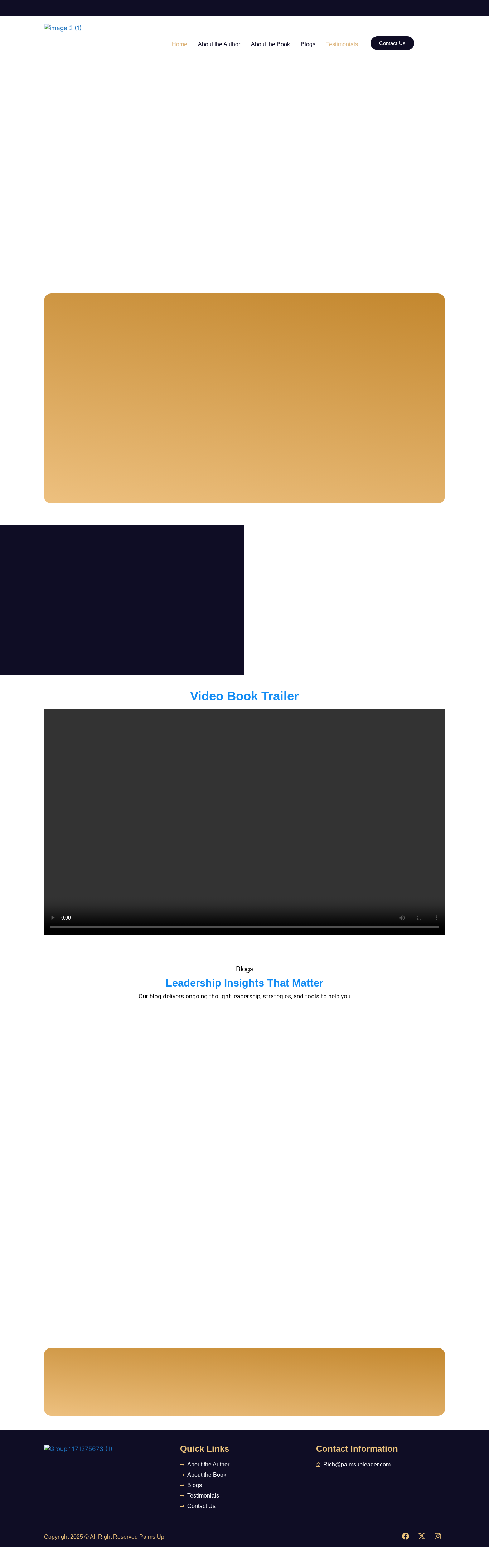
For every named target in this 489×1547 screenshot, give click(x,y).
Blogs (308, 44)
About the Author (219, 44)
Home (179, 44)
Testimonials (342, 44)
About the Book (270, 44)
